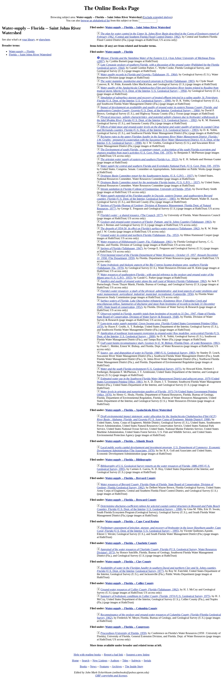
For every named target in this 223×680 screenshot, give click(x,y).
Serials (147, 660)
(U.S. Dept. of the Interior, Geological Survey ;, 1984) (157, 109)
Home (75, 660)
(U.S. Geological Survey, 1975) (141, 368)
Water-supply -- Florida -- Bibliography (128, 459)
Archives (117, 666)
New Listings (100, 660)
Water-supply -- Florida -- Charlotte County (131, 543)
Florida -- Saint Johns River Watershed (30, 54)
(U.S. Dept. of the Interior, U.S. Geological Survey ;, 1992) (157, 119)
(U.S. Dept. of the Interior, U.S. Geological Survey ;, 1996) (157, 99)
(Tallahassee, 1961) (136, 241)
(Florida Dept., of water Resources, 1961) (160, 342)
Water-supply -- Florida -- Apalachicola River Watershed (138, 410)
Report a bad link (113, 654)
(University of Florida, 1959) (124, 633)
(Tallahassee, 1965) (148, 81)
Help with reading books (87, 654)
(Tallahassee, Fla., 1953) (140, 235)
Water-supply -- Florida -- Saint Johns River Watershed (138, 27)
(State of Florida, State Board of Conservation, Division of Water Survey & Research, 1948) (156, 315)
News (93, 666)
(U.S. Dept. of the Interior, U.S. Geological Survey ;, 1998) (158, 139)
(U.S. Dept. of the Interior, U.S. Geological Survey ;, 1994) (157, 89)
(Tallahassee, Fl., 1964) (139, 74)
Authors (114, 660)
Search (85, 660)
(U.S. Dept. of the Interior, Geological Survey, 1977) (156, 569)
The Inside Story (134, 666)
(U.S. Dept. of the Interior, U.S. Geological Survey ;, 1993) (158, 128)
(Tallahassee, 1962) (150, 228)
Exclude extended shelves (157, 17)
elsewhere (44, 39)
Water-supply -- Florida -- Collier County (129, 583)
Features (104, 666)
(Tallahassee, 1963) (156, 221)
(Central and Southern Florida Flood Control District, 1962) (158, 35)
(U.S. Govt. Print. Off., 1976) (156, 151)
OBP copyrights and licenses (111, 675)
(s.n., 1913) (139, 159)
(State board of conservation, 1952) (156, 303)
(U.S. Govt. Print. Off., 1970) (160, 165)
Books (83, 666)
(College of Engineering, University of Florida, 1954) (146, 189)
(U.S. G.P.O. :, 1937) (147, 175)
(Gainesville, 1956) (157, 292)
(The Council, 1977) (132, 215)
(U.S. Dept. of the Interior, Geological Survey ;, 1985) (154, 197)
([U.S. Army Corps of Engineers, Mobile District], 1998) (156, 418)
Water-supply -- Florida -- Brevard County (130, 478)
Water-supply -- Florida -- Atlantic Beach (129, 441)
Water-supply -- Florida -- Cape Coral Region (132, 521)
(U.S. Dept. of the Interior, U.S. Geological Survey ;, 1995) (159, 529)
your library (28, 39)
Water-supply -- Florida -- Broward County (130, 499)
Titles (125, 660)
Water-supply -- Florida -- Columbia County (131, 608)
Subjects (136, 660)
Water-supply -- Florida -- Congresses (127, 626)
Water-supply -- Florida (21, 51)
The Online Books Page (111, 8)
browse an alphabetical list (95, 20)
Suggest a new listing (137, 654)
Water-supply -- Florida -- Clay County (128, 561)
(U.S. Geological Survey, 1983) (148, 352)
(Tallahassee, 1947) (122, 248)
